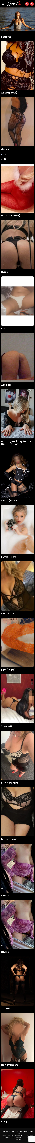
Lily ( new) (8, 669)
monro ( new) (10, 215)
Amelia (6, 385)
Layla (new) (9, 557)
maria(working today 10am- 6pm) (16, 443)
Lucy (4, 1121)
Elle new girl (9, 782)
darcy (5, 149)
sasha (5, 328)
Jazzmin (7, 1008)
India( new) (9, 839)
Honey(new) (9, 1065)
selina (5, 159)
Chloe (5, 895)
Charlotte (8, 613)
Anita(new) (9, 500)
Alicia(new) (9, 92)
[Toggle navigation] (2, 3)
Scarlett (6, 726)
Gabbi (5, 272)
